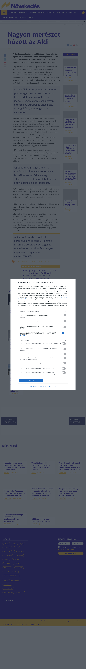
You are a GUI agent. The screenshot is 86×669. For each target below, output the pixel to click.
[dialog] (43, 334)
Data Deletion (33, 386)
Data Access (43, 386)
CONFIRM (31, 380)
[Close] (72, 282)
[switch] (64, 315)
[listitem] (43, 311)
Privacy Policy (52, 386)
